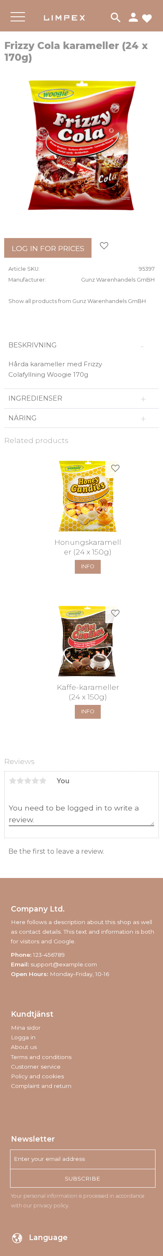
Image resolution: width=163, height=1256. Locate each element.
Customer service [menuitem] (36, 1066)
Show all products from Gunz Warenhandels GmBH (77, 301)
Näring (23, 418)
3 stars (27, 781)
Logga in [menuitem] (23, 1037)
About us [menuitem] (24, 1047)
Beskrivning (32, 345)
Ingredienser (36, 398)
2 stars (20, 781)
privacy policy (51, 1205)
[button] (17, 23)
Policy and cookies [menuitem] (37, 1076)
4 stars (35, 781)
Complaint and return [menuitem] (41, 1085)
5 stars (42, 781)
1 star (12, 781)
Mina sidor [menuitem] (26, 1027)
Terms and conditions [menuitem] (41, 1057)
